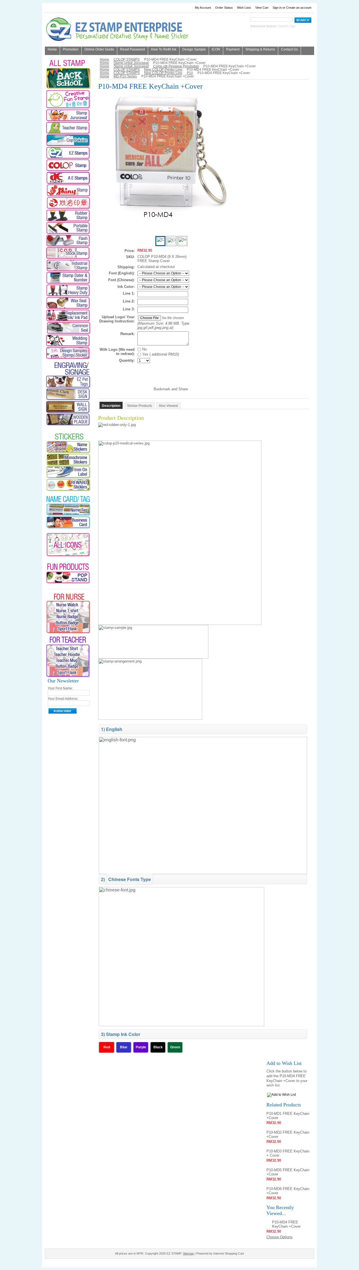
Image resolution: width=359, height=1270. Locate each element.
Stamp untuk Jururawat (131, 63)
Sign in (277, 7)
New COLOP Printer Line (163, 69)
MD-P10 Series (125, 76)
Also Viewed (168, 406)
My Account (203, 7)
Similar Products (139, 406)
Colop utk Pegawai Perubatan (176, 66)
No (144, 349)
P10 (190, 73)
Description (111, 406)
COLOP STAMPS (127, 59)
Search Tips (287, 26)
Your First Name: (60, 688)
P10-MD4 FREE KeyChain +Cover (286, 1224)
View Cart (261, 7)
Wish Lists (244, 7)
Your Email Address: (63, 698)
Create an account (298, 7)
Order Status (224, 7)
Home (104, 59)
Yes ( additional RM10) (160, 354)
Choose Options (279, 1237)
